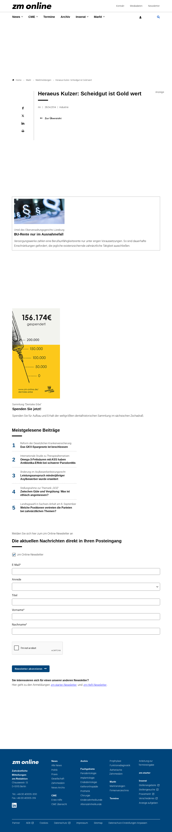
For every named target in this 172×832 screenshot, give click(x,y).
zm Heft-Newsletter (95, 685)
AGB (28, 823)
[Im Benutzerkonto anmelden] (140, 17)
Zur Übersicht (52, 118)
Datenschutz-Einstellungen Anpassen (128, 823)
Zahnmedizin (58, 783)
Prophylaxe (115, 761)
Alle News (56, 765)
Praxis (54, 774)
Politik (54, 770)
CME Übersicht (59, 804)
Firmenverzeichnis (119, 790)
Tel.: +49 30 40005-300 (24, 794)
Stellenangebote (147, 785)
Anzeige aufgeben (148, 803)
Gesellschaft (57, 779)
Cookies (44, 823)
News (16, 17)
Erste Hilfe (56, 800)
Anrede (16, 579)
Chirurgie (85, 795)
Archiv (65, 17)
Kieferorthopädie (89, 787)
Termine (49, 17)
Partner (16, 823)
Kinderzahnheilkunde (91, 800)
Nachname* (19, 624)
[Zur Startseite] (32, 5)
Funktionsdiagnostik (120, 765)
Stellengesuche (147, 790)
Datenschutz (60, 823)
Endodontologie (88, 782)
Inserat (81, 17)
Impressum (82, 823)
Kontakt (120, 6)
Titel (14, 595)
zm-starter (144, 773)
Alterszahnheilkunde (91, 804)
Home (19, 80)
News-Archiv (58, 788)
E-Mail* (16, 565)
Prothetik (85, 791)
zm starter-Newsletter (64, 685)
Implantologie (87, 778)
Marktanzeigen (117, 786)
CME (31, 17)
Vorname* (18, 610)
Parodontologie (88, 773)
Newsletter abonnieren (28, 668)
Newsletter (154, 6)
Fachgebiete (87, 769)
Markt (98, 17)
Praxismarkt (145, 794)
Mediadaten (136, 6)
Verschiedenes (146, 798)
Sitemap (98, 823)
